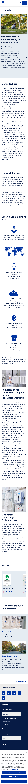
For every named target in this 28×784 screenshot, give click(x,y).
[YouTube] (14, 693)
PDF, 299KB (8, 592)
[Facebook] (3, 693)
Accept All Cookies (14, 781)
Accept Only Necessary (14, 776)
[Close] (26, 752)
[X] (9, 693)
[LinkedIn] (19, 693)
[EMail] (3, 698)
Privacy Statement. (13, 769)
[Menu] (24, 3)
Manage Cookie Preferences (14, 772)
